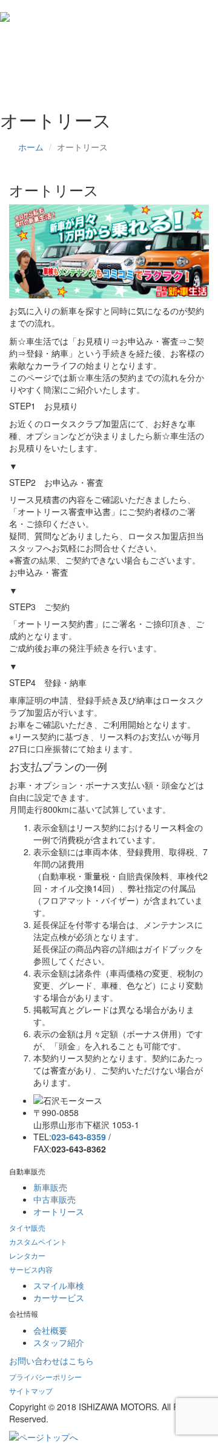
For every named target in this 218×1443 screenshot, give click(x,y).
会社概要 (50, 1330)
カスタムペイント (38, 1241)
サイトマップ (31, 1390)
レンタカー (27, 1255)
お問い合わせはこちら (51, 1360)
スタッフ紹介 (58, 1342)
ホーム (31, 147)
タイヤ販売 (27, 1227)
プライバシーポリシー (45, 1376)
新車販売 (50, 1187)
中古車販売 (54, 1199)
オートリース (58, 1211)
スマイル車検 (58, 1285)
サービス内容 (31, 1269)
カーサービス (58, 1297)
